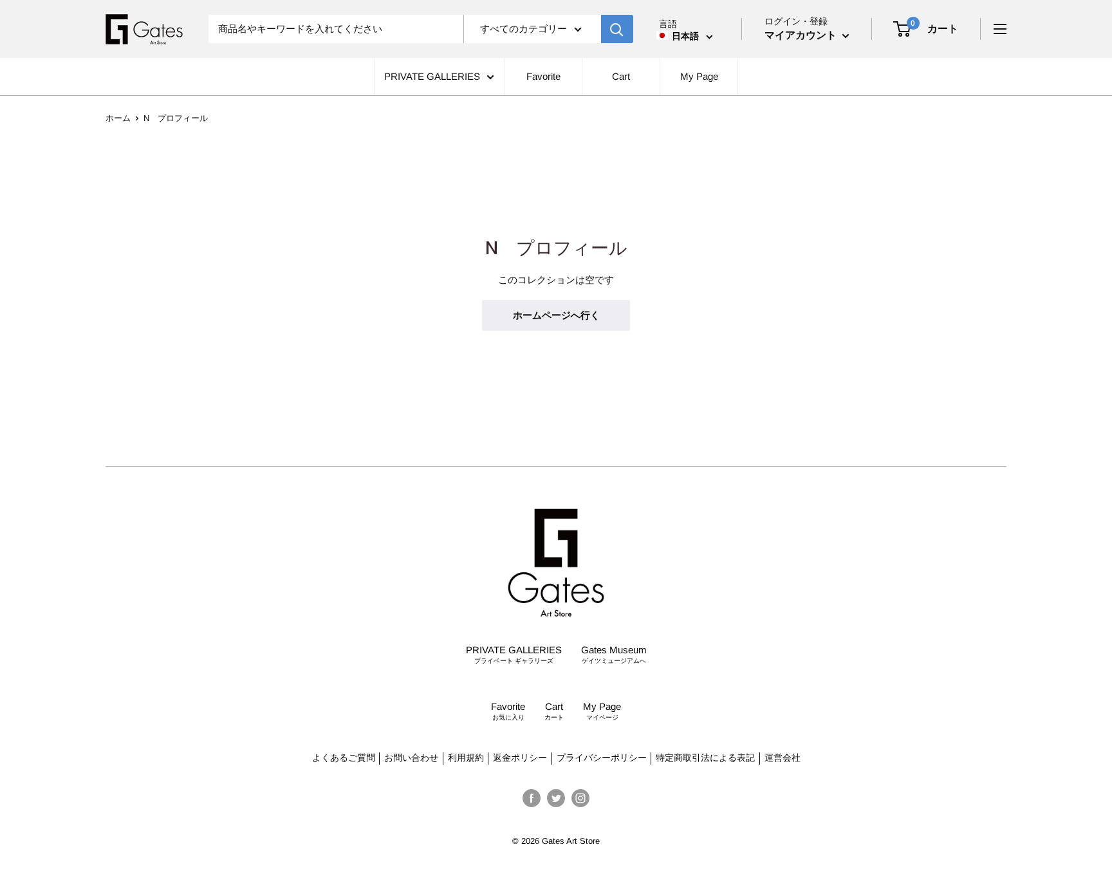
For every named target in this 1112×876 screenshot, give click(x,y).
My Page (699, 76)
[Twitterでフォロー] (556, 797)
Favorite (543, 76)
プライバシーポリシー (602, 758)
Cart (621, 76)
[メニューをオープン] (1000, 29)
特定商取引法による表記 (705, 758)
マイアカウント (801, 35)
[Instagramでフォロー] (580, 797)
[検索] (617, 29)
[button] (684, 35)
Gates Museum (614, 654)
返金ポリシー (520, 758)
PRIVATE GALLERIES (432, 76)
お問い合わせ (411, 758)
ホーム (118, 118)
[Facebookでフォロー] (532, 797)
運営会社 (782, 758)
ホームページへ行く (556, 315)
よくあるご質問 (343, 758)
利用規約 (466, 758)
